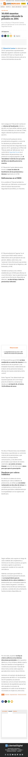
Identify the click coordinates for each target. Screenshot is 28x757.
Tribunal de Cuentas (22, 694)
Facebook (5, 755)
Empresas (3, 6)
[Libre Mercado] (11, 3)
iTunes (22, 755)
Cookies (20, 750)
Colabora (23, 3)
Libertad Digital (14, 745)
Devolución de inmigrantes (20, 0)
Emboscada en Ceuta (10, 0)
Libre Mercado (4, 10)
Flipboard (17, 755)
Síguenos (18, 35)
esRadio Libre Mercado (16, 6)
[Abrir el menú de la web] (1, 3)
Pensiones (7, 694)
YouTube (13, 755)
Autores (19, 751)
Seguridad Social (14, 152)
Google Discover (15, 755)
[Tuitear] (5, 36)
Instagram (10, 755)
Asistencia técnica (11, 751)
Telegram (20, 755)
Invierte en (8, 6)
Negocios (25, 6)
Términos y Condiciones (11, 750)
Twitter (8, 755)
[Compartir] (2, 36)
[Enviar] (8, 36)
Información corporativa (14, 748)
